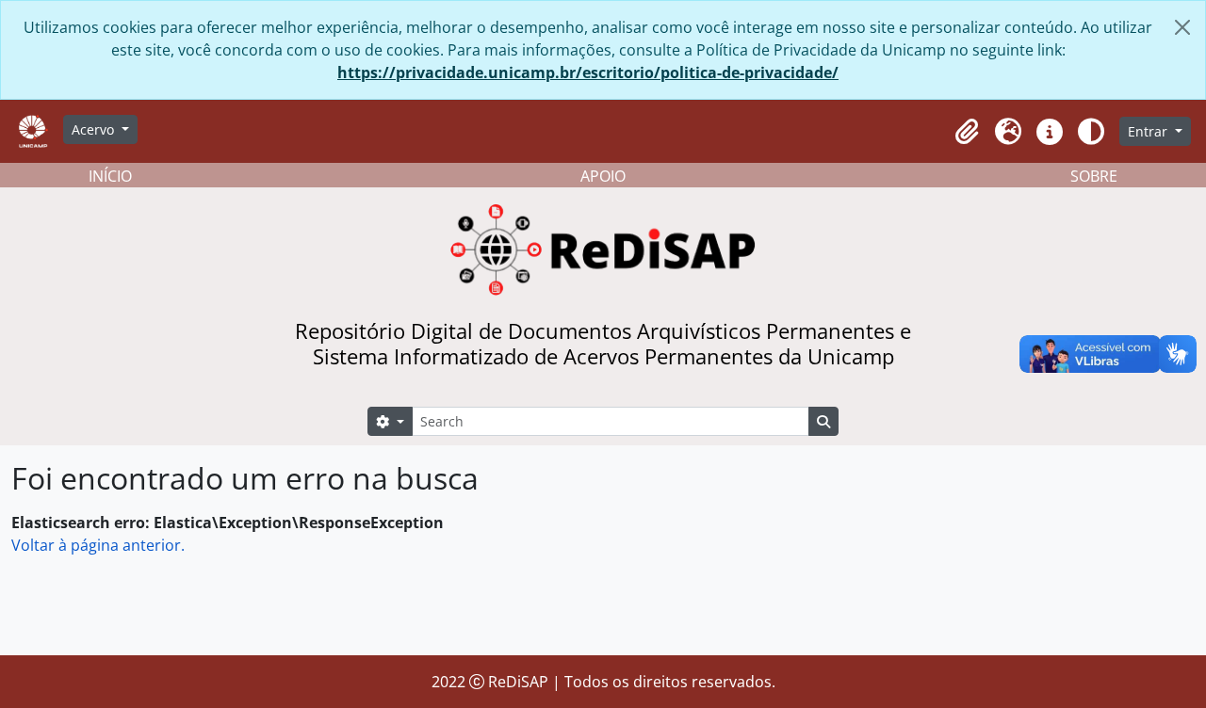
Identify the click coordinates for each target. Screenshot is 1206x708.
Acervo (95, 129)
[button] (966, 132)
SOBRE (1093, 176)
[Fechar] (1182, 27)
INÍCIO (110, 176)
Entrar (1149, 131)
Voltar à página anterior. (98, 545)
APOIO (603, 176)
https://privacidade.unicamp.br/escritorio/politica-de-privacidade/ (588, 72)
